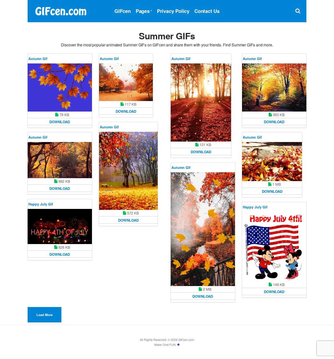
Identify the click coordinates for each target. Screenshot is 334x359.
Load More (44, 314)
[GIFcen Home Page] (61, 10)
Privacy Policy (173, 10)
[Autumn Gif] (60, 87)
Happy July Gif (40, 204)
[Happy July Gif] (60, 226)
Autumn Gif (37, 58)
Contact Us (207, 10)
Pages (143, 10)
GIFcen (122, 10)
